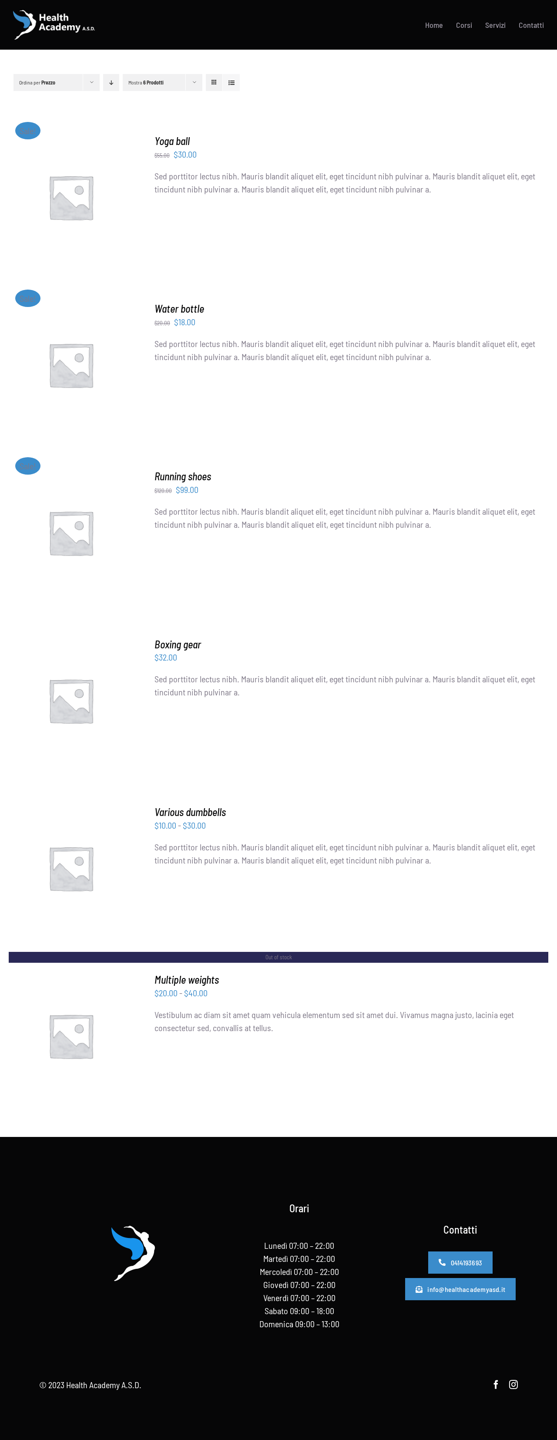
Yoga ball (172, 141)
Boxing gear (177, 644)
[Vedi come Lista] (231, 82)
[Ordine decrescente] (111, 82)
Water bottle (179, 308)
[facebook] (496, 1384)
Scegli (48, 702)
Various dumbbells (190, 812)
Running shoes (182, 476)
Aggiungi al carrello (64, 193)
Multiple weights (186, 979)
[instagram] (513, 1384)
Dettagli (71, 204)
